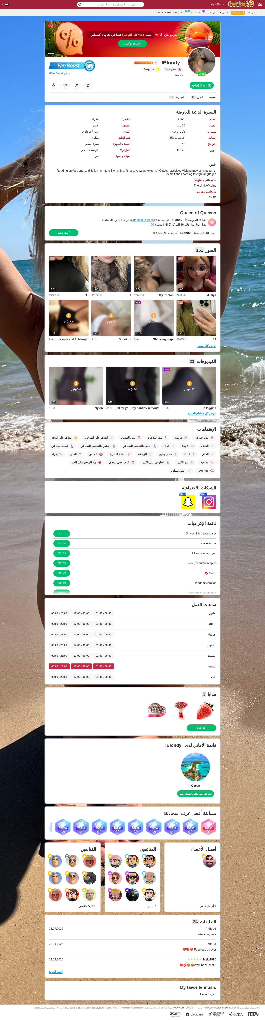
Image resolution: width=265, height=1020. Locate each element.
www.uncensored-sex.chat (217, 1008)
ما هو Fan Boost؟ (59, 73)
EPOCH (189, 1008)
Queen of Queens (142, 219)
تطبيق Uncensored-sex (170, 12)
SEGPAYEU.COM (176, 1008)
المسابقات (195, 12)
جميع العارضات (254, 12)
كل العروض (210, 12)
